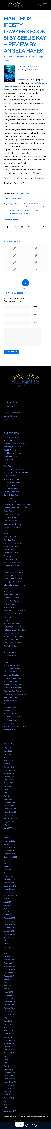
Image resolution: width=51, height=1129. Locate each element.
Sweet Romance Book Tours (15, 694)
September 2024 (10, 780)
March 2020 (8, 953)
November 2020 (10, 928)
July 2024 (7, 786)
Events (6, 419)
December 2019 (10, 963)
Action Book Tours (11, 437)
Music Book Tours (10, 620)
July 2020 (11, 210)
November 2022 (10, 851)
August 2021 (9, 899)
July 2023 (7, 825)
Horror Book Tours (11, 569)
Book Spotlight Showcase (14, 469)
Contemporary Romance (31, 204)
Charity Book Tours (11, 479)
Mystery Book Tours (11, 623)
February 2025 (9, 764)
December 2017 (10, 1040)
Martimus (22, 66)
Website (35, 322)
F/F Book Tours (9, 534)
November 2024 (10, 773)
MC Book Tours (10, 591)
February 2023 (9, 841)
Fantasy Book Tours (11, 550)
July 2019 (7, 979)
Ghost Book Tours (11, 553)
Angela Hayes (14, 204)
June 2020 (8, 944)
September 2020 (10, 934)
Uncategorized (10, 707)
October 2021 (9, 892)
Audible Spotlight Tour (12, 453)
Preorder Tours (10, 656)
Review (27, 210)
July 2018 (7, 1018)
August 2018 (9, 1014)
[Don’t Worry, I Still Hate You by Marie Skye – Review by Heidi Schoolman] (36, 255)
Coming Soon (9, 498)
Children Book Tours (12, 482)
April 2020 (7, 950)
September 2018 (10, 1011)
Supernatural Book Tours (13, 688)
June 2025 (8, 751)
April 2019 (7, 989)
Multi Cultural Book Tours (13, 614)
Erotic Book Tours (10, 530)
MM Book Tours (10, 604)
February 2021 (9, 918)
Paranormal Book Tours (13, 643)
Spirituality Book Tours (12, 678)
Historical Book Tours (12, 562)
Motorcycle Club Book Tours (15, 611)
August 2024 (9, 783)
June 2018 (8, 1021)
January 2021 (9, 921)
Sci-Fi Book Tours (10, 672)
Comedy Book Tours (12, 495)
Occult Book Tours (11, 640)
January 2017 (9, 1076)
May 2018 (7, 1024)
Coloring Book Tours (11, 492)
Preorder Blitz (9, 652)
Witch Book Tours (11, 720)
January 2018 (9, 1037)
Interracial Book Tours (12, 575)
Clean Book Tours (11, 489)
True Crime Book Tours (13, 704)
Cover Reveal (9, 511)
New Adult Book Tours (12, 633)
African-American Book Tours (15, 444)
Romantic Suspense (12, 214)
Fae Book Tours (10, 537)
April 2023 (7, 834)
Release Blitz (9, 659)
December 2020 (10, 924)
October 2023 (9, 815)
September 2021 (10, 896)
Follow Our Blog (10, 406)
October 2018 (9, 1008)
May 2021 (7, 908)
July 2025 (7, 748)
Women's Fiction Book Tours (15, 726)
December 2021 (10, 886)
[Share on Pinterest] (29, 226)
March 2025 (8, 761)
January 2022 (9, 883)
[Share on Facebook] (7, 226)
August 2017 (9, 1053)
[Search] (38, 5)
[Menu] (44, 5)
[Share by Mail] (43, 226)
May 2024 (7, 793)
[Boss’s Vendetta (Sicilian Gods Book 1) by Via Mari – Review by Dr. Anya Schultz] (36, 269)
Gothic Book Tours (11, 559)
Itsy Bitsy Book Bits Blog (13, 578)
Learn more (31, 1124)
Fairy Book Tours (10, 540)
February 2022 (9, 879)
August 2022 (9, 860)
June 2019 (8, 982)
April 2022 (7, 873)
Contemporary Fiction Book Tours (17, 505)
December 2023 (10, 809)
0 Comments (19, 57)
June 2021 (8, 905)
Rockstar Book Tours (12, 665)
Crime (6, 207)
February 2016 (9, 1095)
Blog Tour (7, 466)
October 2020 (9, 931)
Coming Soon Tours (11, 501)
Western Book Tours (12, 717)
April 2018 (7, 1027)
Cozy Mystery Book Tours (13, 514)
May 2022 (7, 870)
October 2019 (9, 969)
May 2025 (7, 754)
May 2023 (7, 831)
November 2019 (10, 966)
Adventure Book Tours (12, 440)
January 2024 (9, 806)
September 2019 (10, 973)
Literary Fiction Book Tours (14, 585)
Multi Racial (8, 617)
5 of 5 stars (32, 70)
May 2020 (7, 947)
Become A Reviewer (12, 413)
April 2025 (7, 757)
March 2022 (8, 876)
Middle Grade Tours (11, 598)
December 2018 (10, 1002)
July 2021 (7, 902)
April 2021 (7, 912)
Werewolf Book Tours (12, 713)
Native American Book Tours (15, 630)
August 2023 (9, 822)
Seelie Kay (34, 66)
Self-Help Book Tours (12, 675)
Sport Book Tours (10, 681)
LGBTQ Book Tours (11, 582)
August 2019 (9, 976)
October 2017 (9, 1047)
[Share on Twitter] (14, 226)
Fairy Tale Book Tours (12, 543)
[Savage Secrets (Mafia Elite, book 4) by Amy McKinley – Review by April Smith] (14, 255)
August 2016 (9, 1088)
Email (35, 314)
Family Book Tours (11, 546)
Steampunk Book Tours (13, 685)
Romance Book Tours (12, 668)
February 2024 (9, 802)
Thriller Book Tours (11, 701)
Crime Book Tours (11, 517)
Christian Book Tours (12, 485)
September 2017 (10, 1050)
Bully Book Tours (10, 476)
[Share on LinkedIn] (36, 226)
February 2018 (9, 1034)
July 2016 (7, 1092)
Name (35, 306)
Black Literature (10, 460)
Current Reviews (10, 416)
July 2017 (7, 1056)
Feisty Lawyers (15, 207)
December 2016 (10, 1079)
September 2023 (10, 818)
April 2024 (7, 796)
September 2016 (10, 1085)
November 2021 (10, 889)
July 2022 (7, 863)
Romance (35, 210)
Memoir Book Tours (11, 595)
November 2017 (10, 1043)
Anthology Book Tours (12, 447)
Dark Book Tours (10, 521)
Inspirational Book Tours (13, 572)
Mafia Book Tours (10, 588)
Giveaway (8, 556)
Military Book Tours (11, 601)
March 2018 (8, 1031)
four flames (27, 207)
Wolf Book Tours (10, 723)
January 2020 (9, 960)
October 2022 (9, 854)
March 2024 (8, 799)
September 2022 (10, 857)
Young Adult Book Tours (13, 730)
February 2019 (9, 995)
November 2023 (10, 812)
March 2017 (8, 1069)
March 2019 (8, 992)
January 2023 (9, 844)
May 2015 (7, 1104)
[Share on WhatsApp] (22, 226)
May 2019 (7, 986)
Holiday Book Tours (11, 566)
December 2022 (10, 847)
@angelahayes (22, 193)
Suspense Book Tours (12, 691)
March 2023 (8, 838)
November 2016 (10, 1082)
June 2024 (8, 789)
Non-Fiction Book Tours (13, 636)
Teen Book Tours (10, 697)
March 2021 (8, 915)
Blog (5, 463)
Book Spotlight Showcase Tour (16, 472)
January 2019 (9, 998)
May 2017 (7, 1063)
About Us (7, 409)
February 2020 (9, 957)
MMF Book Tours (10, 607)
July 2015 (7, 1101)
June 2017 (8, 1059)
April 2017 (7, 1066)
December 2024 (10, 770)
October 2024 (9, 777)
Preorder (7, 649)
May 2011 (7, 1108)
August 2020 (9, 937)
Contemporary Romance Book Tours (18, 508)
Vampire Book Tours (11, 710)
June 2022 (8, 867)
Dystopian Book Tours (12, 524)
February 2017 (9, 1072)
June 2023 (8, 828)
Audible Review (10, 450)
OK (20, 1124)
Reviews (31, 57)
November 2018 (10, 1005)
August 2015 (9, 1098)
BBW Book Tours (10, 456)
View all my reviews (12, 198)
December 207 (10, 1111)
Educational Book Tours (13, 527)
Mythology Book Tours (12, 627)
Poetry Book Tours (11, 646)
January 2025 (9, 767)
